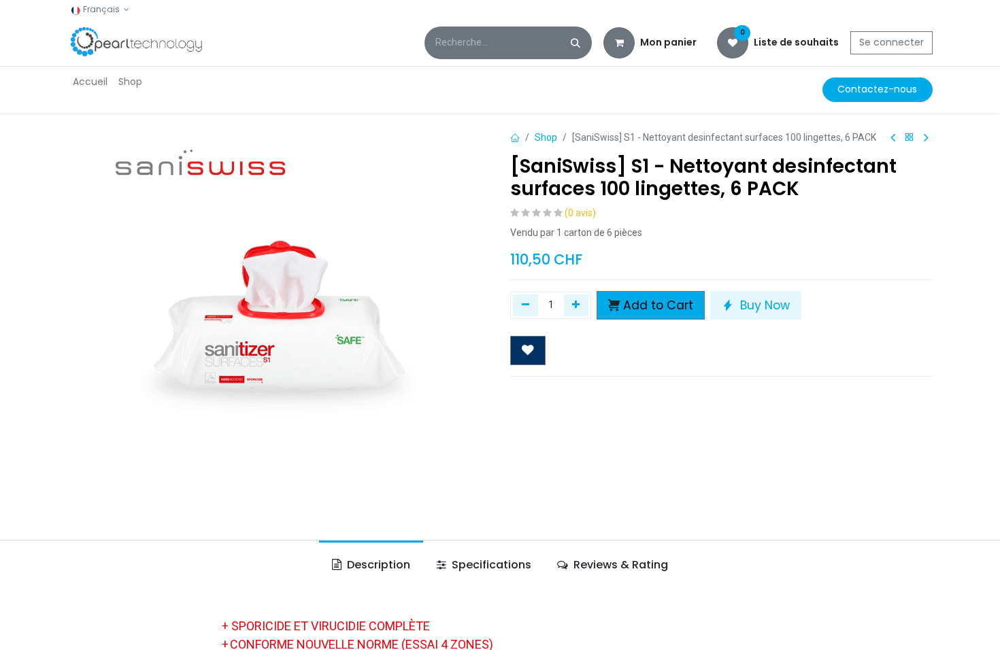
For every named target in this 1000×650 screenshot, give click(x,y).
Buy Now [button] (763, 305)
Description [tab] (377, 564)
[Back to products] (909, 138)
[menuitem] (90, 82)
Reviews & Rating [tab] (619, 564)
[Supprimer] (525, 305)
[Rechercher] (575, 43)
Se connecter (891, 42)
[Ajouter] (576, 305)
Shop (546, 137)
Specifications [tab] (490, 564)
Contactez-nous (877, 89)
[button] (651, 305)
